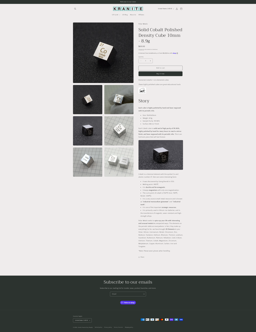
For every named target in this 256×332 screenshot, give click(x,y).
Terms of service (118, 327)
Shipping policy (129, 327)
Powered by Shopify (87, 327)
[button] (75, 9)
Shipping (141, 49)
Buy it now (160, 74)
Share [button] (142, 257)
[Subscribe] (144, 294)
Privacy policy (108, 327)
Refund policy (98, 327)
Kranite (80, 327)
